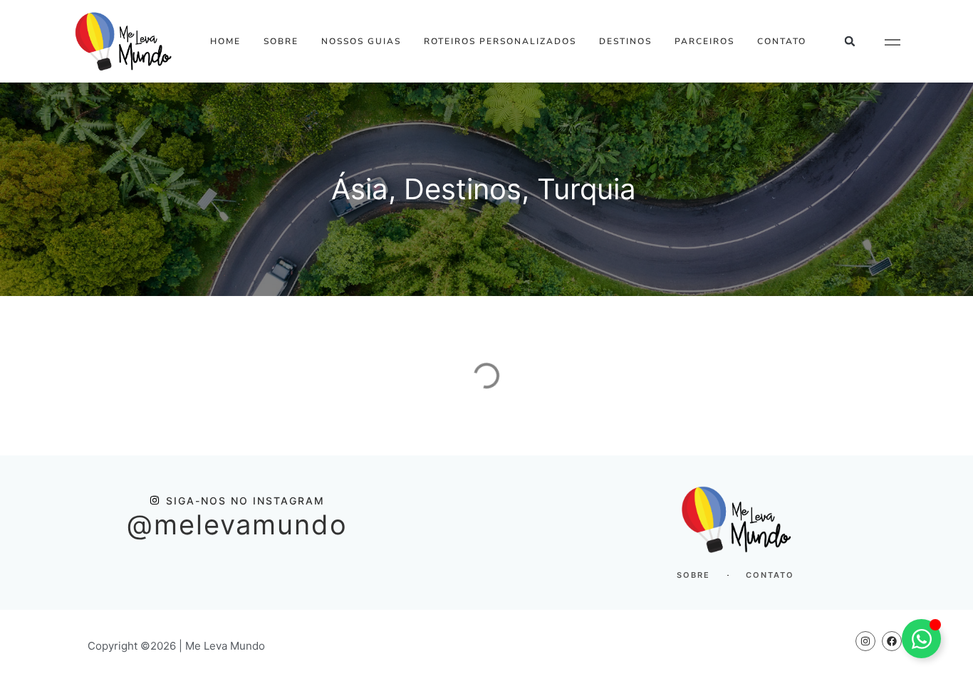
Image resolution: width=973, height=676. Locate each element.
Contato (781, 41)
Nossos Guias (361, 41)
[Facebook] (892, 641)
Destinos (625, 41)
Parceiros (704, 41)
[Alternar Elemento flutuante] (921, 638)
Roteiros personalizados (500, 41)
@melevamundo (237, 524)
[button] (850, 41)
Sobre (281, 41)
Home (225, 41)
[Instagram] (865, 641)
